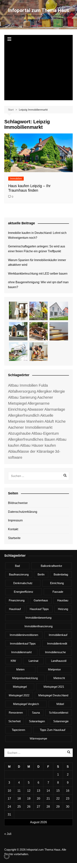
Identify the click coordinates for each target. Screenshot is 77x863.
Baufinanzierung (19, 574)
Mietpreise (54, 669)
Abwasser (35, 409)
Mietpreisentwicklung (25, 678)
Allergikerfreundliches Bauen (31, 439)
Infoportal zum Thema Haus (38, 10)
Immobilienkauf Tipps (23, 643)
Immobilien (16, 178)
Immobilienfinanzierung (38, 626)
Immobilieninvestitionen (24, 634)
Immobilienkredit (57, 643)
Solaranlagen (37, 721)
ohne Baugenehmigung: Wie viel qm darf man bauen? (38, 285)
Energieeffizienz (23, 591)
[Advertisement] (38, 72)
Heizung (63, 609)
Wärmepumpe (38, 738)
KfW (13, 660)
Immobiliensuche (55, 652)
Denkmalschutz (23, 583)
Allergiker (44, 391)
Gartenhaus (41, 600)
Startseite (14, 538)
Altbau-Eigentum (45, 433)
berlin (41, 574)
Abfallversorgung (22, 391)
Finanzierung (16, 600)
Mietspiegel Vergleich (26, 704)
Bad (17, 565)
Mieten (20, 669)
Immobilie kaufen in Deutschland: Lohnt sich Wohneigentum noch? (37, 235)
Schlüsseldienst (58, 712)
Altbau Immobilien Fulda (28, 385)
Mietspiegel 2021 (54, 686)
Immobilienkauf (58, 634)
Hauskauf (15, 609)
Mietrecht (59, 678)
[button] (6, 856)
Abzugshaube (19, 433)
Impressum (15, 520)
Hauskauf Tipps (39, 609)
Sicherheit (14, 721)
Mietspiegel (20, 686)
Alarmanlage (54, 409)
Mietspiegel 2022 (19, 695)
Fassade (58, 591)
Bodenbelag (61, 574)
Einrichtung (57, 583)
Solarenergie (61, 721)
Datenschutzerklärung (22, 511)
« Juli (7, 833)
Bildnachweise (18, 503)
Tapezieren (18, 729)
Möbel (60, 704)
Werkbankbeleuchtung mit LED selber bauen (37, 273)
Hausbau (62, 600)
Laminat (33, 660)
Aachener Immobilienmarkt (30, 427)
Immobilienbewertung (38, 617)
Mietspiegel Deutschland (53, 695)
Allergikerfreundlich (23, 415)
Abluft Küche (55, 421)
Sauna (36, 712)
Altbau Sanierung (22, 397)
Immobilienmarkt (21, 652)
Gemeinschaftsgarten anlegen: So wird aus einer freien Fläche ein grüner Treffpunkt (36, 249)
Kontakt (13, 529)
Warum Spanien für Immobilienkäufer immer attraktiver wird (37, 262)
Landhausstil (58, 660)
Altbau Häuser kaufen (38, 445)
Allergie (59, 391)
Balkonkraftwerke (51, 565)
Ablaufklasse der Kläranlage (31, 451)
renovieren (16, 712)
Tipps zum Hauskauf (52, 729)
